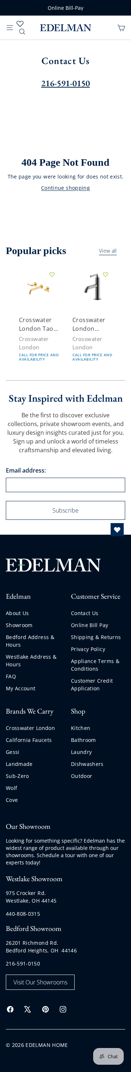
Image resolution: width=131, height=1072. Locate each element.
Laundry (81, 751)
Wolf (11, 787)
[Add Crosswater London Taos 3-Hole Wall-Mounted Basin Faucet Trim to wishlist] (52, 274)
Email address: (26, 470)
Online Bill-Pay (65, 7)
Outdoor (81, 775)
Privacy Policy (88, 649)
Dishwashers (87, 763)
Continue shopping (65, 187)
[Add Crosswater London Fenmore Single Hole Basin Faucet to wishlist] (105, 274)
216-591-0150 (23, 963)
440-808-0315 (23, 913)
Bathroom (83, 739)
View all (108, 251)
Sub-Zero (17, 775)
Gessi (13, 751)
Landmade (19, 763)
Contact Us (85, 613)
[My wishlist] (20, 24)
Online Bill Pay (89, 625)
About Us (17, 613)
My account (21, 688)
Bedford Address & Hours (30, 641)
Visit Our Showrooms (40, 982)
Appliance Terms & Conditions (95, 665)
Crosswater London (30, 727)
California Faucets (29, 739)
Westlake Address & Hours (31, 660)
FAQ (11, 676)
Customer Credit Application (92, 684)
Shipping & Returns (96, 637)
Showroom (19, 625)
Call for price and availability (39, 357)
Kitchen (80, 727)
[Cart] (121, 27)
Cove (12, 799)
